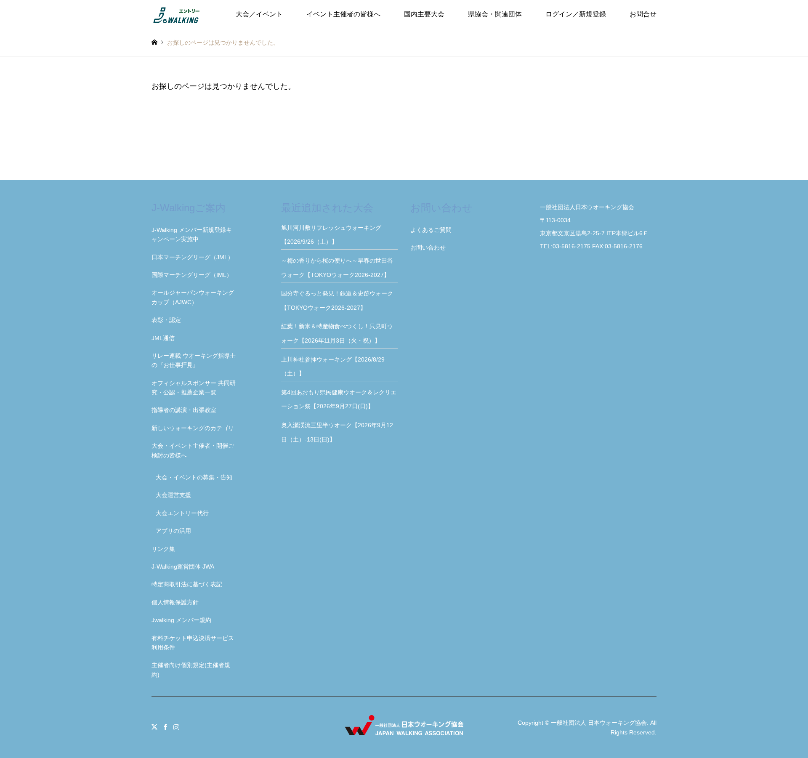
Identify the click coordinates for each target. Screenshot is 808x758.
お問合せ (643, 14)
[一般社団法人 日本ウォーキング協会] (177, 14)
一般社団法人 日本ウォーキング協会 (599, 722)
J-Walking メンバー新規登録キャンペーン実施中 (192, 234)
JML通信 (163, 338)
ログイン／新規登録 (575, 14)
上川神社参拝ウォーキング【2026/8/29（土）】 (333, 366)
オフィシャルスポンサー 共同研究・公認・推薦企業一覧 (194, 388)
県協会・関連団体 (495, 14)
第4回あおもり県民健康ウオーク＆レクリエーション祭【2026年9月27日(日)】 (338, 399)
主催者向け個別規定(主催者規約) (191, 670)
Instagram (176, 727)
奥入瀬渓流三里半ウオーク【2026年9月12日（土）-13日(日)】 (337, 432)
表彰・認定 (166, 319)
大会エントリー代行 (182, 513)
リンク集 (163, 548)
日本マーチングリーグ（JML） (193, 257)
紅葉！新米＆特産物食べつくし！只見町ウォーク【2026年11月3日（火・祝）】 (337, 333)
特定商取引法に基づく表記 (187, 584)
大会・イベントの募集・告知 (194, 477)
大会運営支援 (173, 495)
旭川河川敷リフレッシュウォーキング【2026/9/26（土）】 (331, 234)
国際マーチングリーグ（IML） (192, 274)
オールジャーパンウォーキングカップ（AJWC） (193, 297)
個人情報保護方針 (175, 602)
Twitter (154, 727)
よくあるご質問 (431, 229)
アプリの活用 (173, 530)
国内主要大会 (424, 14)
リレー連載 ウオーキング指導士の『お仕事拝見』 (194, 360)
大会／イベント (259, 14)
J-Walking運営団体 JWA (183, 566)
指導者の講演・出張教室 (184, 410)
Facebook (165, 727)
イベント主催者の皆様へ (343, 14)
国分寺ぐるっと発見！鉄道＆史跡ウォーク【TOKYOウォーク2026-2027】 (337, 300)
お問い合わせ (428, 247)
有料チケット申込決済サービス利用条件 (193, 643)
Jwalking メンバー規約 (181, 620)
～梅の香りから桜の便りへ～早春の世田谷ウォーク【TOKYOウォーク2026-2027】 (338, 267)
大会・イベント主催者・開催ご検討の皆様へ (193, 450)
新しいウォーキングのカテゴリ (193, 428)
